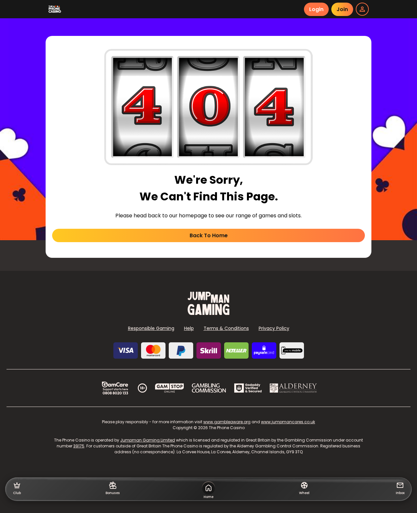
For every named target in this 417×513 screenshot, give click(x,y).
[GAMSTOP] (169, 388)
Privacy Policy (274, 328)
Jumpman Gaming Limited (147, 440)
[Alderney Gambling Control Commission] (293, 388)
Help (189, 328)
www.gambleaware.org (227, 422)
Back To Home (209, 235)
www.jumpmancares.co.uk (288, 422)
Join (342, 9)
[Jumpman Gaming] (208, 313)
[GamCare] (115, 388)
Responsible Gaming (151, 328)
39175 (78, 446)
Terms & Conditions (226, 328)
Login (316, 9)
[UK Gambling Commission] (209, 388)
